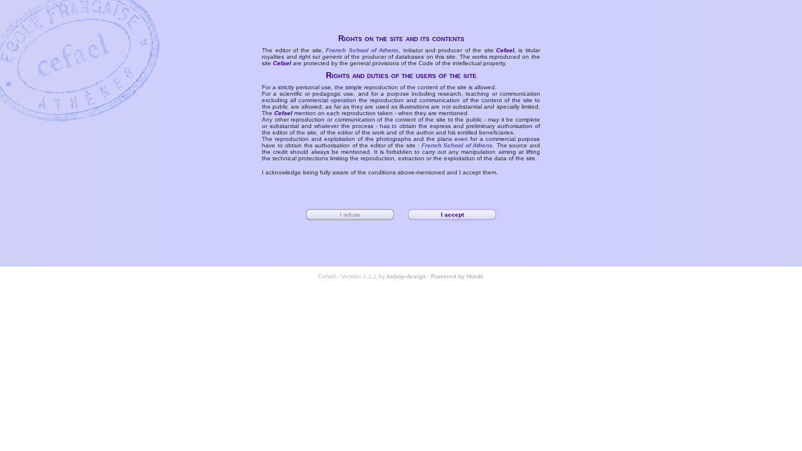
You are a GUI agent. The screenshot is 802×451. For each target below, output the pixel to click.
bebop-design (406, 276)
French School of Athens (362, 50)
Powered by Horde (457, 276)
